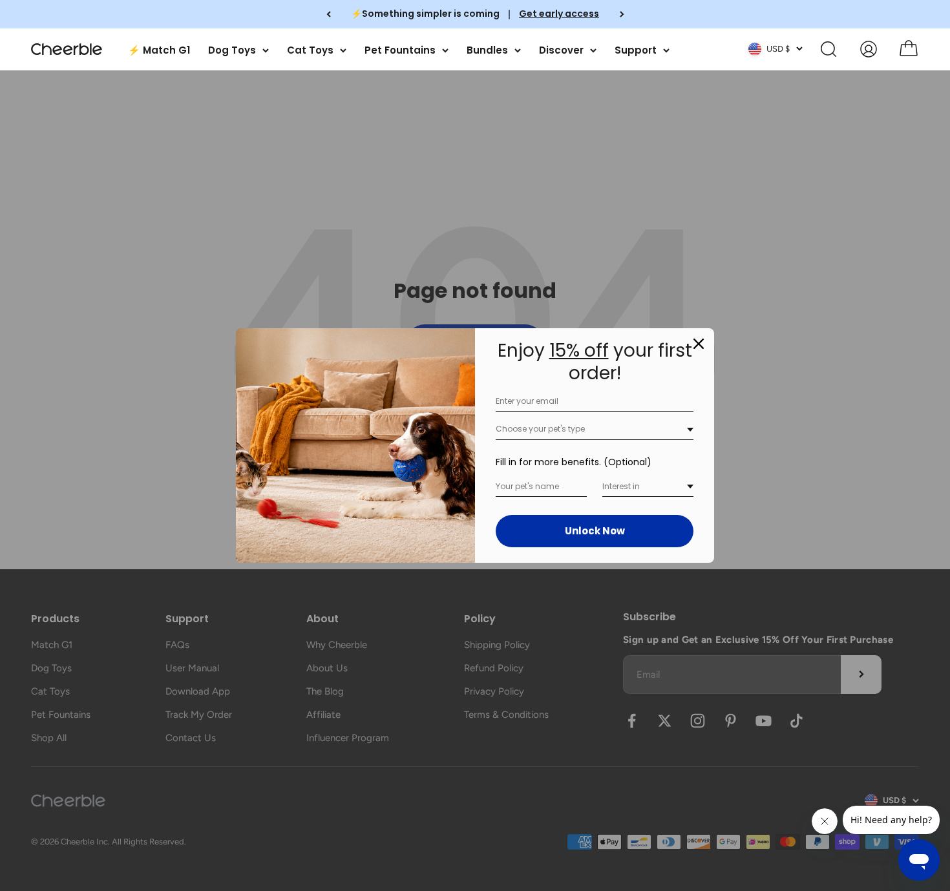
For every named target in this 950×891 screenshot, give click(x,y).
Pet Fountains (400, 49)
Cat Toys (310, 49)
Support (636, 49)
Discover (561, 49)
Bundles (487, 49)
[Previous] (328, 14)
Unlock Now (595, 531)
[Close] (698, 343)
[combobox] (594, 429)
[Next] (622, 14)
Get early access (559, 13)
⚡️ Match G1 (159, 49)
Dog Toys (232, 49)
